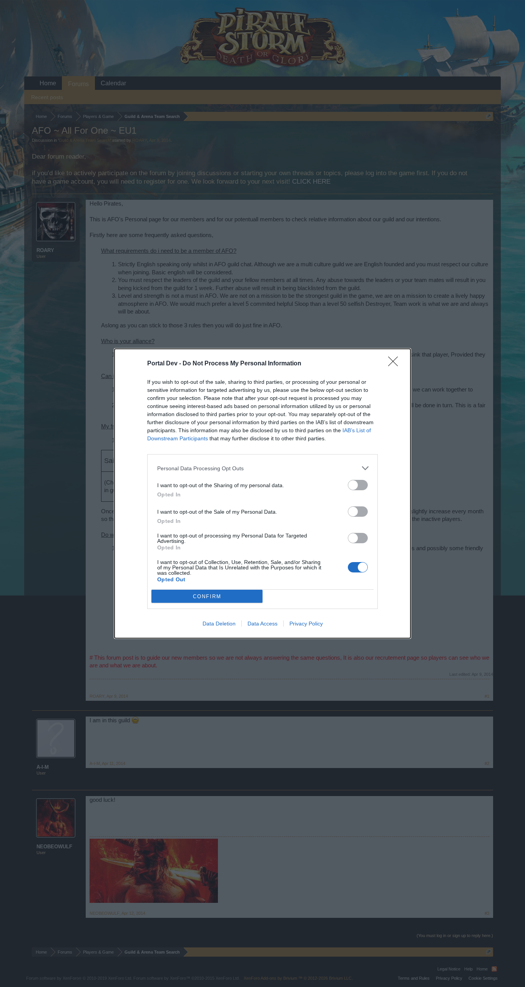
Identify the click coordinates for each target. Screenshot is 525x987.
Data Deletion (219, 623)
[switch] (358, 485)
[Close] (395, 364)
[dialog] (262, 493)
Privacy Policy (306, 623)
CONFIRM (207, 596)
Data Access (262, 623)
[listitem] (262, 468)
